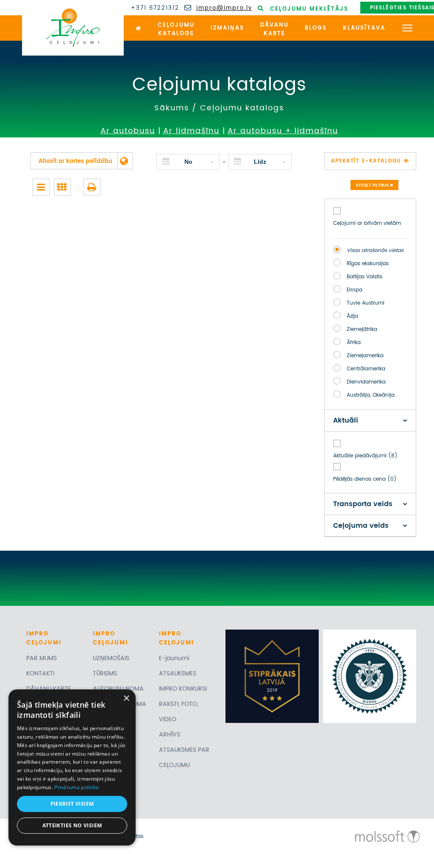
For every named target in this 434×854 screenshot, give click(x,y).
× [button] (126, 698)
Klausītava (364, 28)
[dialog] (72, 767)
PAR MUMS (41, 658)
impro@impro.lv (224, 8)
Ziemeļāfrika (362, 329)
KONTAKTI (40, 673)
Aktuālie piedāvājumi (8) (365, 456)
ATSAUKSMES (177, 673)
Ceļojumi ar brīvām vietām (367, 223)
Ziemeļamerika (365, 356)
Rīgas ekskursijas (368, 264)
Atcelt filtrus (373, 185)
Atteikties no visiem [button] (72, 825)
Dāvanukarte (274, 29)
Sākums (171, 108)
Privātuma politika (76, 787)
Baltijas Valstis (364, 277)
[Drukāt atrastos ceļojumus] (91, 187)
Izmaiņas (227, 28)
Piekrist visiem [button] (72, 803)
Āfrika (354, 343)
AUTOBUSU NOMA (118, 689)
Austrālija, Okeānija (371, 395)
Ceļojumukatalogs (176, 29)
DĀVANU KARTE (48, 689)
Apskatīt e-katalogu (367, 161)
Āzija (352, 316)
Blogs (316, 28)
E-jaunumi (174, 658)
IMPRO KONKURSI (183, 689)
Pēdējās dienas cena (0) (365, 479)
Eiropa (354, 290)
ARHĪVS (169, 734)
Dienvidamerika (366, 382)
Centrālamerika (366, 369)
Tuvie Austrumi (365, 303)
